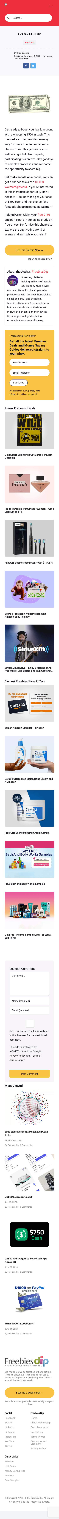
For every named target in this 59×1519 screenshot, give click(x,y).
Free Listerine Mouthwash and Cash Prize (26, 1133)
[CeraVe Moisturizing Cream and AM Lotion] (29, 736)
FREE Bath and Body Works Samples (25, 883)
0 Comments (22, 58)
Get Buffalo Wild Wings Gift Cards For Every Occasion (28, 456)
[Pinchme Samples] (29, 892)
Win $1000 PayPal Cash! (19, 1323)
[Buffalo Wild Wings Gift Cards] (29, 412)
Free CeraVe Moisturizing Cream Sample (27, 832)
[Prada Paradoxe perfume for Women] (29, 466)
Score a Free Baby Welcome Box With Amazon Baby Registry (25, 615)
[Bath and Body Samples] (29, 841)
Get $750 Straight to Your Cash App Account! (26, 1260)
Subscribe (18, 382)
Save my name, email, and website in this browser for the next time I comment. (29, 1035)
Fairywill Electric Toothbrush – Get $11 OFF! (28, 562)
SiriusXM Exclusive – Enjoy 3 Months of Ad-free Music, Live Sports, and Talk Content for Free (29, 669)
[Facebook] (25, 65)
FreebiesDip (40, 272)
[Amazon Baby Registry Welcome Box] (29, 571)
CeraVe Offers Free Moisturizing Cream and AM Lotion (29, 780)
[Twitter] (33, 65)
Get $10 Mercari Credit (18, 1196)
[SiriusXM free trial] (29, 625)
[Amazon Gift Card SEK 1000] (29, 685)
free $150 (44, 214)
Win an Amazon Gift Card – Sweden (24, 727)
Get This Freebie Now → (29, 250)
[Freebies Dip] (12, 4)
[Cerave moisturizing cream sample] (29, 790)
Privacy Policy (17, 1055)
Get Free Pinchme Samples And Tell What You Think (28, 936)
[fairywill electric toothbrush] (29, 520)
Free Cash (29, 42)
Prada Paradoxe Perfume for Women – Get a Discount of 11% (29, 510)
